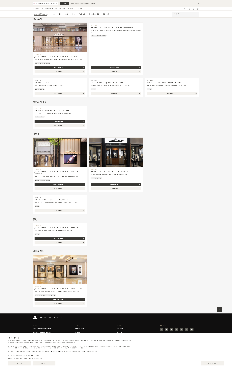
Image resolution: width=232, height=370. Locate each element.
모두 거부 (44, 363)
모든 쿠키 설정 (212, 363)
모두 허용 (19, 363)
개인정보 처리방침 (55, 351)
